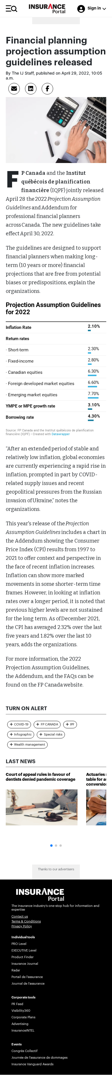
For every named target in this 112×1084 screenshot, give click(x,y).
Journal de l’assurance (28, 983)
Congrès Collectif (24, 1051)
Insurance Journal (24, 963)
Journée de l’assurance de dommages (39, 1057)
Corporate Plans (23, 1017)
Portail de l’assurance (27, 977)
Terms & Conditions (26, 921)
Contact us (19, 916)
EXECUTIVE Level (23, 950)
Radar (15, 970)
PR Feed (17, 1004)
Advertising (19, 1024)
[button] (51, 845)
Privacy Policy (21, 926)
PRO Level (18, 943)
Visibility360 (20, 1010)
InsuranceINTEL (22, 1030)
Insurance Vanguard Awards (32, 1064)
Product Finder (22, 957)
